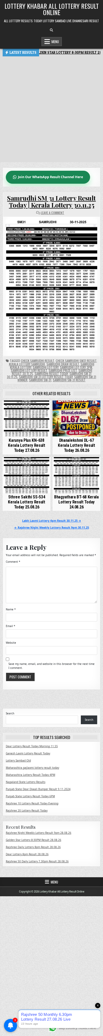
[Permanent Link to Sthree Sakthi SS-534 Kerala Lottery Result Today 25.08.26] (27, 475)
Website (11, 643)
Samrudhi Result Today (51, 373)
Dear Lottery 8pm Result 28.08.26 (27, 854)
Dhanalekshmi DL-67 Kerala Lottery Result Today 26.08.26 (76, 445)
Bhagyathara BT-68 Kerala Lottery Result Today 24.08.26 (76, 502)
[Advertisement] (51, 110)
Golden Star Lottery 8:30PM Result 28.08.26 (33, 840)
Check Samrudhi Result (37, 360)
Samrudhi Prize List (63, 370)
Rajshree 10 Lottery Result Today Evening (32, 803)
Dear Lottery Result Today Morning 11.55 (32, 746)
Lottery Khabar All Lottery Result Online (51, 9)
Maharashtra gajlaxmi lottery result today (32, 767)
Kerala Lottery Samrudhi (27, 364)
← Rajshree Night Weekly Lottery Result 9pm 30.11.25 (51, 527)
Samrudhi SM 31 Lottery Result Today (46, 377)
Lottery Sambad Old (18, 760)
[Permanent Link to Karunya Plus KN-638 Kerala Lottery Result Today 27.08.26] (27, 418)
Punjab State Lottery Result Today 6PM (30, 796)
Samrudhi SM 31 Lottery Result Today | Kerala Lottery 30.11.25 (51, 201)
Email (10, 626)
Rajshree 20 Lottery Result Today (27, 810)
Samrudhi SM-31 (40, 380)
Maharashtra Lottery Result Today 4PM (30, 775)
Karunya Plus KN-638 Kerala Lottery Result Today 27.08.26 (26, 445)
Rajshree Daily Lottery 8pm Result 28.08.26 (33, 847)
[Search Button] (51, 30)
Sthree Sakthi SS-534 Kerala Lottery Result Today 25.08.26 (26, 502)
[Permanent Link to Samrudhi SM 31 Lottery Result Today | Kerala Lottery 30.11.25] (51, 285)
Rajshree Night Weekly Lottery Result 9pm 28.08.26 (38, 833)
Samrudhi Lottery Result (29, 370)
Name (11, 609)
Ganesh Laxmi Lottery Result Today (28, 753)
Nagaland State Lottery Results (25, 782)
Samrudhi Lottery (45, 367)
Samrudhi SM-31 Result (69, 380)
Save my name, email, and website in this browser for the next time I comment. (51, 666)
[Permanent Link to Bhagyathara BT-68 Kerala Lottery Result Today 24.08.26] (77, 475)
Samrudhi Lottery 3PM (76, 367)
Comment (13, 562)
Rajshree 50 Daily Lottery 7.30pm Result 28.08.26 (37, 861)
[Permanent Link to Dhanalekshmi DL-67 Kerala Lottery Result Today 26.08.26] (77, 418)
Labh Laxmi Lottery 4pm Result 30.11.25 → (51, 520)
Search (10, 713)
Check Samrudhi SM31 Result (76, 360)
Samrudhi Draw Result (62, 364)
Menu (55, 41)
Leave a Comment (52, 212)
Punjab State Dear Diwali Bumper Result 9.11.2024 (38, 789)
